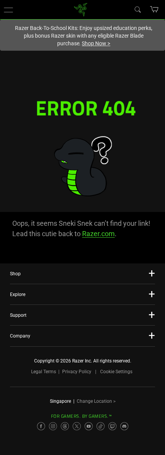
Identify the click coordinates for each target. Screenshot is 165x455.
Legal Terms (43, 371)
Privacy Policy (76, 371)
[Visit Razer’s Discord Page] (124, 426)
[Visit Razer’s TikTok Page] (100, 426)
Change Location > (96, 401)
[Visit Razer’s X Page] (76, 426)
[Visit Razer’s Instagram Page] (53, 426)
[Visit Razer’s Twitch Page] (112, 426)
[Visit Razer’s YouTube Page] (88, 426)
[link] (80, 9)
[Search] (137, 9)
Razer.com (98, 234)
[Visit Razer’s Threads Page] (64, 426)
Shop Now (96, 43)
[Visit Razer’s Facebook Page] (41, 426)
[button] (8, 9)
